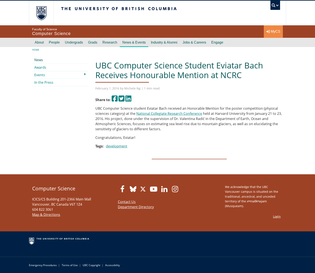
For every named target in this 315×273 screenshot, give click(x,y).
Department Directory (136, 207)
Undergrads (74, 42)
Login (277, 216)
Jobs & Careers (194, 42)
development (116, 146)
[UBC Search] (275, 6)
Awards (40, 67)
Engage (217, 42)
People (54, 42)
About (39, 42)
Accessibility (112, 265)
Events (39, 75)
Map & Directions (46, 214)
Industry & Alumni (164, 42)
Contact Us (127, 201)
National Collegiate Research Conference (169, 113)
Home (35, 49)
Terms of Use (70, 265)
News (38, 60)
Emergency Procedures (43, 265)
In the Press (43, 82)
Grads (92, 42)
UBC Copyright (91, 265)
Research (109, 42)
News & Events (134, 42)
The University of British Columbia (41, 13)
